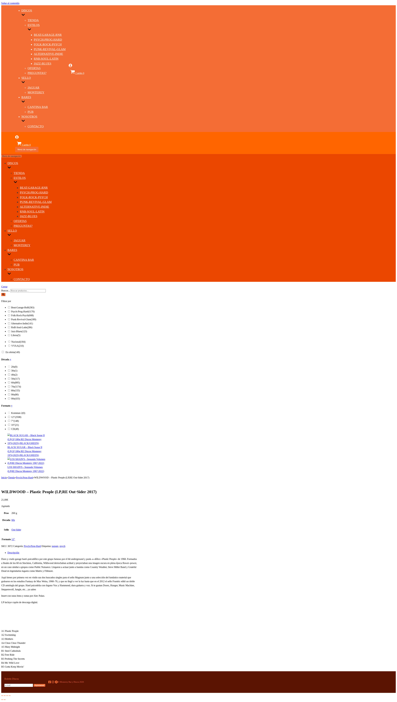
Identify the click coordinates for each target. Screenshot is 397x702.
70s (16, 386)
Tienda (33, 20)
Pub (30, 111)
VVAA (17, 345)
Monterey (36, 92)
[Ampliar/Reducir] (10, 695)
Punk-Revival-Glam (50, 49)
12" (16, 417)
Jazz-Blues (42, 63)
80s (15, 390)
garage (55, 546)
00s (15, 398)
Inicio (4, 477)
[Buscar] (3, 294)
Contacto (36, 126)
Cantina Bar (38, 107)
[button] (3, 294)
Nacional (18, 341)
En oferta (13, 352)
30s (14, 370)
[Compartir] (5, 695)
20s (14, 366)
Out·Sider (16, 529)
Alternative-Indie (48, 54)
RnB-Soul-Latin (46, 58)
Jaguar (33, 87)
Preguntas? (37, 73)
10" (15, 425)
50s (15, 378)
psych (62, 546)
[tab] (72, 553)
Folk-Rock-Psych (48, 44)
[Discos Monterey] (8, 76)
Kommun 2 (18, 413)
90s (15, 394)
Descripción (13, 552)
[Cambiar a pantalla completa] (7, 695)
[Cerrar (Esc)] (2, 695)
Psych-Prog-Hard (48, 39)
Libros (15, 335)
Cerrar (4, 286)
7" (15, 421)
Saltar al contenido (10, 3)
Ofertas (34, 68)
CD (15, 429)
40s (14, 374)
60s (15, 382)
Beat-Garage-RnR (48, 34)
